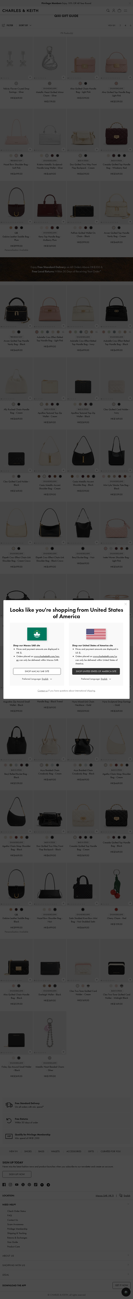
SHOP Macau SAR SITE (37, 671)
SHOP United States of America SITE (96, 671)
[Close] (125, 604)
